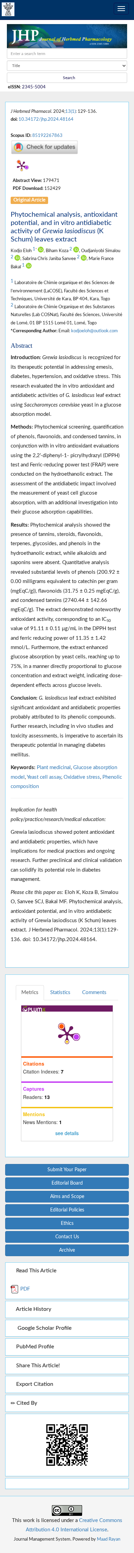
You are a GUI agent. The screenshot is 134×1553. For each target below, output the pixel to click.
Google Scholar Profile (43, 1328)
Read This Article (35, 1270)
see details (67, 1133)
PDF (24, 1289)
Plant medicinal (54, 767)
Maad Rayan (108, 1539)
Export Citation (34, 1384)
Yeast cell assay (44, 777)
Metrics (29, 992)
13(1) (70, 111)
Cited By (26, 1403)
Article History (33, 1309)
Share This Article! (37, 1365)
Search (68, 78)
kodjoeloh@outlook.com (94, 331)
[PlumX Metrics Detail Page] (22, 166)
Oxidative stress (82, 777)
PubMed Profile (34, 1346)
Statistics (60, 992)
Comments (94, 992)
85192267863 (47, 135)
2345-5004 (34, 87)
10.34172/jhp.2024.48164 (46, 119)
